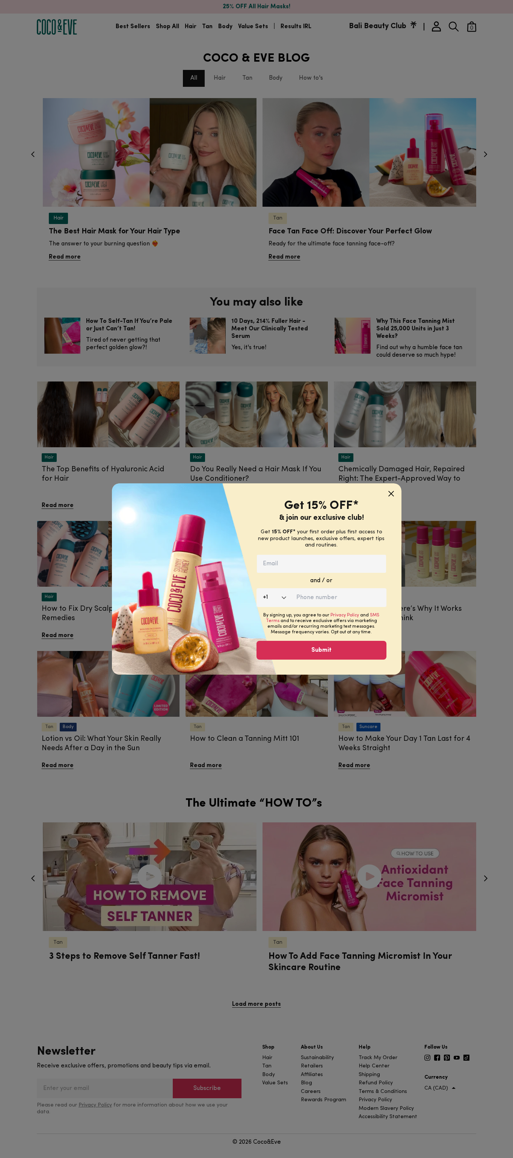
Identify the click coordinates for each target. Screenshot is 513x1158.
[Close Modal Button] (391, 491)
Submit (321, 650)
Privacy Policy (344, 615)
